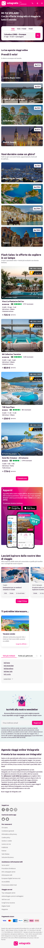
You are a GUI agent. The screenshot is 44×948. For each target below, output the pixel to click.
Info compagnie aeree (8, 872)
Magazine (5, 909)
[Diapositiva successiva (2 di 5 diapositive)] (40, 282)
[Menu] (42, 3)
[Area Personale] (37, 3)
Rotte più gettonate (25, 656)
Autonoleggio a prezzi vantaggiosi (12, 896)
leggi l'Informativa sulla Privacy (22, 735)
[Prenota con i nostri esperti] (32, 3)
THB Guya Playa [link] (8, 407)
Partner (4, 851)
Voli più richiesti (9, 656)
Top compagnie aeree (8, 893)
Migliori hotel (6, 906)
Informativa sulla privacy (9, 834)
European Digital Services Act (11, 878)
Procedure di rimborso (9, 868)
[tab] (13, 28)
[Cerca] (37, 35)
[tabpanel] (22, 671)
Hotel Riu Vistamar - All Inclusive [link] (15, 458)
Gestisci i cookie (7, 841)
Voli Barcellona (8, 668)
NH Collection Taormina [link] (11, 354)
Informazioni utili (7, 875)
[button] (22, 35)
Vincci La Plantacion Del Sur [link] (13, 301)
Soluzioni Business (8, 857)
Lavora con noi (6, 844)
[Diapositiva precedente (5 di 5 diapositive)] (3, 282)
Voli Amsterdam (9, 666)
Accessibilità (6, 882)
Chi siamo (5, 827)
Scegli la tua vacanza (8, 903)
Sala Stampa (5, 854)
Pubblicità (5, 847)
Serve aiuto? (5, 865)
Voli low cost (6, 899)
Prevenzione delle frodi (9, 885)
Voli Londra (7, 674)
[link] (22, 72)
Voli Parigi (7, 663)
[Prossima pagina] (40, 656)
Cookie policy (6, 837)
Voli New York (8, 671)
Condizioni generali (8, 831)
